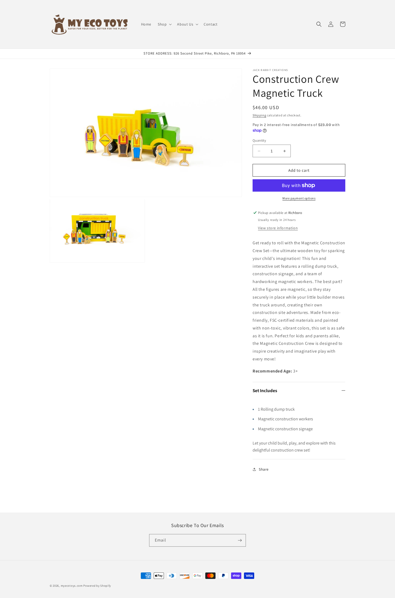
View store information (278, 227)
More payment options (298, 198)
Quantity (259, 140)
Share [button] (264, 469)
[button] (164, 24)
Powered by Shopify (97, 586)
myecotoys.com (72, 586)
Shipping (259, 115)
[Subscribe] (240, 540)
